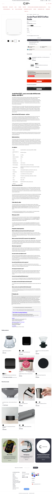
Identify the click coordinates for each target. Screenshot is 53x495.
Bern (20, 278)
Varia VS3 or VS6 (35, 218)
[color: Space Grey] (23, 402)
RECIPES (20, 7)
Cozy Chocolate (36, 299)
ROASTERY (24, 7)
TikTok (20, 326)
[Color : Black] (19, 350)
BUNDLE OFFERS (5, 7)
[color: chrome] (24, 402)
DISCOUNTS (11, 7)
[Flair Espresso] (26, 446)
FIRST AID (14, 483)
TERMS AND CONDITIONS (16, 481)
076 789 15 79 (17, 319)
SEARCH (14, 479)
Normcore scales (25, 197)
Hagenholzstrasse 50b (17, 323)
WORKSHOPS (48, 9)
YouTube (22, 326)
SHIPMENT (14, 485)
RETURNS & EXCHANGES (16, 482)
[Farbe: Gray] (37, 63)
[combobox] (8, 4)
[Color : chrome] (41, 402)
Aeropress (16, 218)
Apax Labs (17, 223)
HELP (13, 9)
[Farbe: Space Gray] (4, 373)
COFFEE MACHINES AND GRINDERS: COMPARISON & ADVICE (37, 7)
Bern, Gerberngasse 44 (20, 309)
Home (28, 14)
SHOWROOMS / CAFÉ (41, 9)
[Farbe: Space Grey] (19, 425)
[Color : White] (21, 350)
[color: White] (21, 402)
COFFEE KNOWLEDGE (6, 9)
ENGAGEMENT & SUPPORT (28, 9)
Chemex (13, 218)
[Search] (14, 4)
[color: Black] (19, 402)
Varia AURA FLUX (33, 222)
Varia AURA (27, 222)
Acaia (38, 14)
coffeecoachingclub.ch (28, 307)
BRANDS (35, 9)
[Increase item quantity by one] (31, 34)
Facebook (17, 326)
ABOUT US (26, 11)
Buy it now (39, 40)
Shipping (31, 35)
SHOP (15, 7)
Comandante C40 (27, 219)
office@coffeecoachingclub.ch (19, 212)
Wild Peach (23, 297)
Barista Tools (34, 14)
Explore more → (39, 81)
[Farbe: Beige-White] (6, 373)
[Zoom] (14, 27)
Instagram (13, 326)
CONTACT (14, 486)
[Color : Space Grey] (39, 402)
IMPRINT (14, 484)
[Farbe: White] (38, 373)
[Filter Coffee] (9, 446)
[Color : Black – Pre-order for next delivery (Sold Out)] (23, 350)
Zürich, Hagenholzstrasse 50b (23, 206)
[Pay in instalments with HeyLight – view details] (33, 25)
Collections (30, 14)
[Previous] (2, 41)
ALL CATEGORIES (15, 478)
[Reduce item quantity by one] (28, 34)
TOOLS (49, 7)
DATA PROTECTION (15, 480)
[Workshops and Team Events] (43, 446)
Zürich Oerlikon (30, 278)
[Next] (25, 41)
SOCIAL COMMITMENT (18, 9)
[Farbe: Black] (36, 63)
